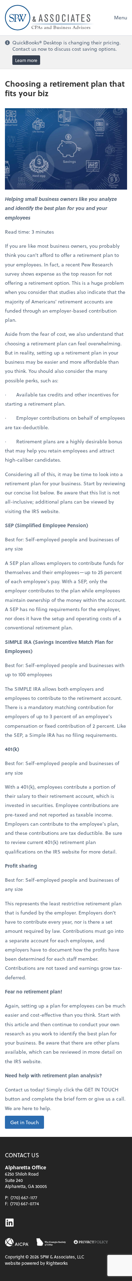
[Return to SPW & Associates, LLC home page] (49, 17)
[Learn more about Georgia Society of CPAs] (51, 1242)
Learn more (26, 60)
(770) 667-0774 (24, 1203)
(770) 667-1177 (24, 1197)
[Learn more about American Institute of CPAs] (17, 1242)
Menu (120, 17)
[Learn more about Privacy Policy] (91, 1242)
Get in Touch (24, 1122)
